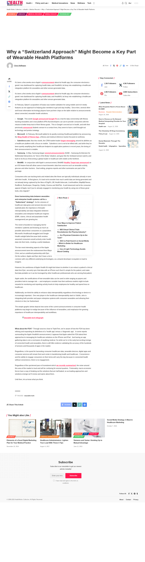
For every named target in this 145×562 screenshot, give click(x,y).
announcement (48, 82)
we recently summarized (66, 365)
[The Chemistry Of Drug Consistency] (133, 134)
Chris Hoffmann (20, 65)
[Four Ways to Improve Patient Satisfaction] (73, 211)
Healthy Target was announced (76, 162)
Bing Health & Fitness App (28, 137)
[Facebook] (108, 85)
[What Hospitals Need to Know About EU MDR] (133, 110)
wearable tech (29, 396)
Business (11, 14)
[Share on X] (113, 65)
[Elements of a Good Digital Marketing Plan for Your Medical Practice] (22, 428)
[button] (93, 3)
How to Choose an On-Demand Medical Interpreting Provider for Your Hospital (112, 121)
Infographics (113, 146)
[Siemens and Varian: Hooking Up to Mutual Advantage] (89, 428)
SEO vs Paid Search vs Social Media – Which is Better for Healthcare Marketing (73, 243)
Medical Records (35, 14)
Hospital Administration (114, 112)
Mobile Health (51, 14)
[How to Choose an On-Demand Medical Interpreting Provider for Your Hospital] (133, 122)
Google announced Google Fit (45, 119)
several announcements (54, 153)
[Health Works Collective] (15, 3)
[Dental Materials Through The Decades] (133, 144)
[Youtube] (128, 94)
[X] (128, 85)
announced (27, 127)
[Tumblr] (137, 493)
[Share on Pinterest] (117, 65)
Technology (64, 14)
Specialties (122, 146)
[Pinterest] (108, 94)
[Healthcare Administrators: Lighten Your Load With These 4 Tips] (55, 428)
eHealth (22, 14)
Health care (102, 126)
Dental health (103, 146)
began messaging (68, 141)
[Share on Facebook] (110, 65)
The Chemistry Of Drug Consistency (112, 131)
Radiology (93, 433)
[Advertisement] (72, 32)
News (85, 433)
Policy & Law (103, 134)
